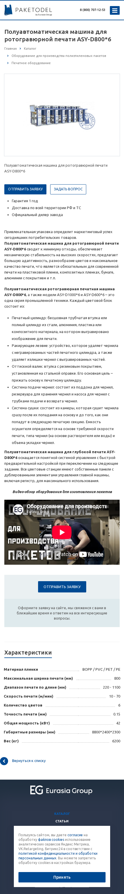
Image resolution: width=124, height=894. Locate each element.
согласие (75, 835)
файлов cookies (51, 839)
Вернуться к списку (29, 761)
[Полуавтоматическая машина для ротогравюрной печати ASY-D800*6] (62, 115)
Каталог (62, 813)
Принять (62, 877)
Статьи (62, 821)
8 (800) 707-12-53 (92, 10)
